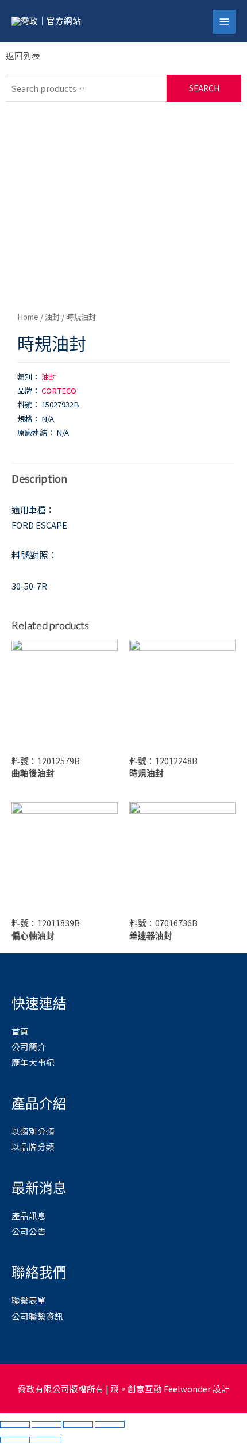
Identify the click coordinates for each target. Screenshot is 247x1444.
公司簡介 (28, 1047)
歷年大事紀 (33, 1062)
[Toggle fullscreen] (78, 1424)
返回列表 (23, 55)
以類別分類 (33, 1131)
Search (204, 88)
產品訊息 (28, 1216)
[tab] (123, 478)
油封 (52, 316)
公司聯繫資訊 (37, 1316)
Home (27, 316)
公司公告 (28, 1231)
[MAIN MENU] (224, 22)
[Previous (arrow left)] (15, 1440)
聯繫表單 (28, 1300)
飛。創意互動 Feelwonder (160, 1389)
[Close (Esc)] (15, 1424)
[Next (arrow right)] (46, 1440)
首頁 (20, 1031)
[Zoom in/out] (110, 1424)
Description (39, 478)
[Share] (46, 1424)
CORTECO (58, 390)
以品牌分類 (33, 1147)
